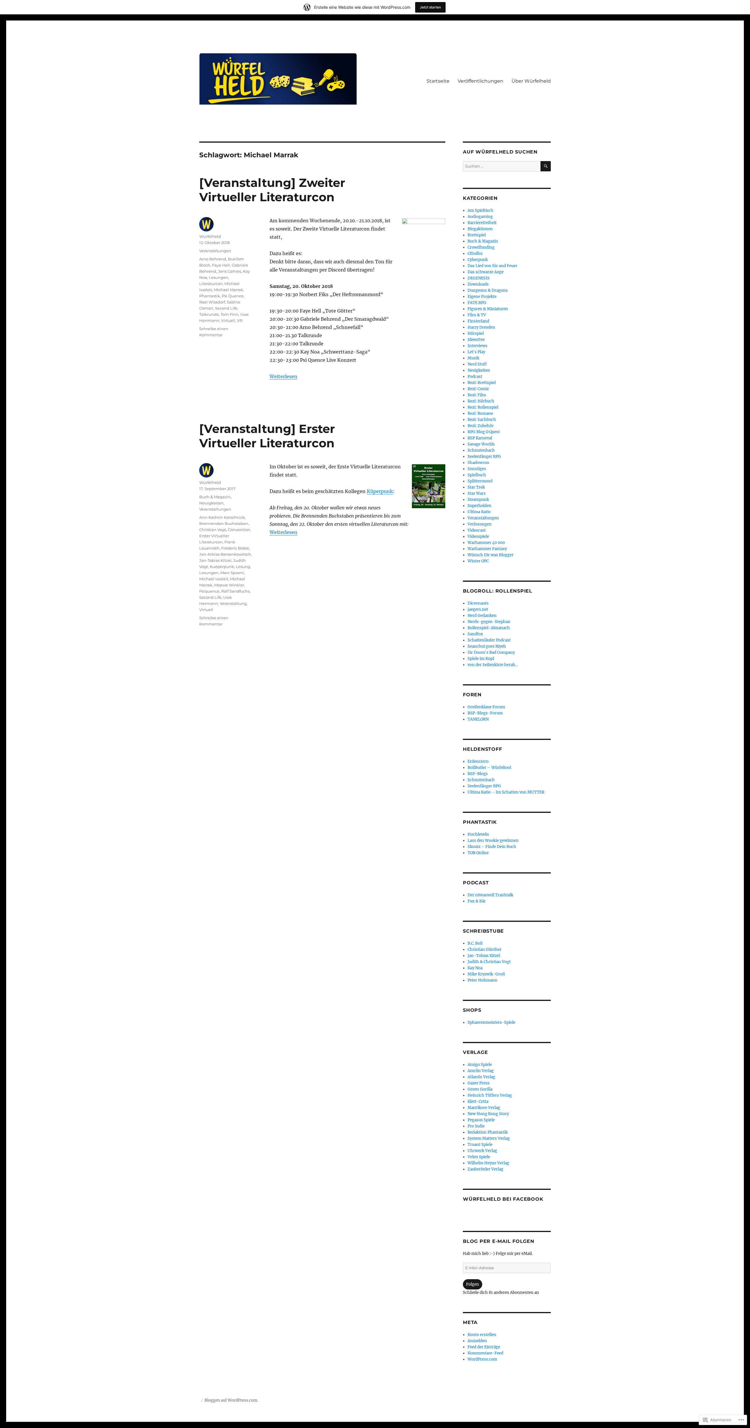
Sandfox (475, 634)
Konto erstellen (482, 1334)
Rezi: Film (477, 395)
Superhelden (479, 505)
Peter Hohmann (482, 980)
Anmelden (477, 1340)
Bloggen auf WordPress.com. (231, 1400)
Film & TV (477, 315)
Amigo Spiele (480, 1064)
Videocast (477, 530)
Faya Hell (221, 265)
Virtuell (228, 320)
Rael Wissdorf (212, 302)
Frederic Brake (235, 548)
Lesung (243, 566)
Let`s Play (476, 351)
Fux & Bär (477, 901)
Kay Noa (475, 967)
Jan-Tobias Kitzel (215, 560)
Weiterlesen (283, 376)
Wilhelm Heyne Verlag (488, 1163)
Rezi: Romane (480, 413)
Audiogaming (480, 216)
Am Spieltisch (480, 210)
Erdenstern (478, 761)
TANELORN (478, 719)
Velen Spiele (479, 1156)
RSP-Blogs (478, 773)
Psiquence (209, 591)
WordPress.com (482, 1359)
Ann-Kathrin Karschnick (222, 517)
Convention (239, 529)
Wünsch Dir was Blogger (491, 554)
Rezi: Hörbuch (481, 401)
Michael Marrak (228, 289)
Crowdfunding (481, 247)
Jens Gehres (229, 271)
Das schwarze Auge (486, 271)
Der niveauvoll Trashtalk (490, 895)
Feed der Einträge (484, 1347)
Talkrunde (209, 314)
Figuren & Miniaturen (488, 308)
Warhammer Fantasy (487, 548)
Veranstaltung (233, 603)
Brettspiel (477, 235)
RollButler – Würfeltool (489, 767)
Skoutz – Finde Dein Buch (492, 846)
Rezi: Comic (478, 388)
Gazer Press (479, 1083)
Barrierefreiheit (482, 222)
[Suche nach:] (502, 166)
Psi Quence (232, 296)
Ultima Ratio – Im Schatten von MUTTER (506, 792)
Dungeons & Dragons (488, 290)
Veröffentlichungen (480, 81)
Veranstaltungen (215, 250)
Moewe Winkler (229, 585)
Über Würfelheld (531, 81)
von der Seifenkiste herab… (493, 664)
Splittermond (480, 481)
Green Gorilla (480, 1089)
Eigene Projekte (482, 296)
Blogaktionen (480, 228)
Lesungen (218, 277)
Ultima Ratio (479, 511)
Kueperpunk (222, 566)
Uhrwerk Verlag (482, 1150)
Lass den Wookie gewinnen (493, 840)
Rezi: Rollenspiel (483, 407)
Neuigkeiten (211, 503)
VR (239, 320)
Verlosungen (480, 524)
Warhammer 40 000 (486, 542)
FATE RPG (477, 302)
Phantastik (209, 296)
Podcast (475, 376)
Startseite (438, 81)
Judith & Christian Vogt (489, 961)
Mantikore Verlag (484, 1107)
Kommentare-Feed (485, 1353)
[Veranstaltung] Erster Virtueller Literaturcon (267, 436)
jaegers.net (478, 609)
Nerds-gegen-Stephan (489, 621)
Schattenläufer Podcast (489, 640)
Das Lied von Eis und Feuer (492, 265)
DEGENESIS (479, 278)
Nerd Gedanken (482, 615)
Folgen (472, 1284)
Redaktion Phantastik (488, 1132)
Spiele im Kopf (481, 658)
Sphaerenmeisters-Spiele (491, 1022)
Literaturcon (211, 283)
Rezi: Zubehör (481, 425)
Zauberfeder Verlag (485, 1169)
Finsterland (478, 321)
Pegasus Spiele (481, 1120)
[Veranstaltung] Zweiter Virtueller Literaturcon (272, 189)
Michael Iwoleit (213, 578)
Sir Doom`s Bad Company (491, 652)
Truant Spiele (480, 1144)
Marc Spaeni (232, 572)
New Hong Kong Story (488, 1113)
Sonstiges (477, 468)
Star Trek (476, 487)
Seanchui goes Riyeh (487, 646)
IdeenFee (476, 339)
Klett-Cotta (478, 1101)
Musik (473, 358)
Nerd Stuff (477, 364)
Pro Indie (476, 1126)
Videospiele (478, 536)
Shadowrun (478, 462)
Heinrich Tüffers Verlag (490, 1095)
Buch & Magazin (215, 496)
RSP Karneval (480, 438)
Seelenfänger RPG (484, 456)
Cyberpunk (478, 259)
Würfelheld (210, 236)
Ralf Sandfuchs (235, 591)
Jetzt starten (430, 7)
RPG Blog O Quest (484, 431)
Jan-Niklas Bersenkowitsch (225, 554)
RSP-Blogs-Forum (485, 713)
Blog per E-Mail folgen (498, 1241)
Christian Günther (485, 949)
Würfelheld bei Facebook (503, 1199)
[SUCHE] (546, 166)
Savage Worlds (481, 444)
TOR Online (478, 852)
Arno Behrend (212, 259)
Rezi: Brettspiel (482, 382)
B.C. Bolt (475, 943)
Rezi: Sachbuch (482, 419)
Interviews (478, 345)
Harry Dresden (481, 327)
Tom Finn (229, 314)
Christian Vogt (212, 529)
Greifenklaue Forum (486, 706)
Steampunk (478, 499)
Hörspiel (476, 333)
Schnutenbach (481, 450)
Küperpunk (380, 491)
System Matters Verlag (489, 1138)
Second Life (226, 308)
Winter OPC (478, 561)
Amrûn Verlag (481, 1070)
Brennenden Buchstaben (223, 523)
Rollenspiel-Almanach (489, 627)
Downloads (478, 284)
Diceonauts (478, 603)
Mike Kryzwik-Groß (486, 974)
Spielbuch (477, 474)
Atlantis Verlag (481, 1076)
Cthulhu (475, 253)
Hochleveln (478, 834)
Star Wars (477, 493)
